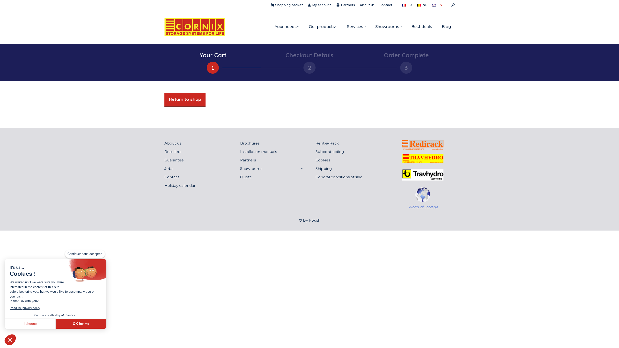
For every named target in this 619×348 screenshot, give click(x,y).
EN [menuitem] (439, 5)
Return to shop (185, 99)
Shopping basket (289, 5)
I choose (30, 324)
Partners (348, 5)
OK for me (81, 324)
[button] (10, 340)
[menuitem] (406, 5)
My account (321, 5)
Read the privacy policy (25, 308)
